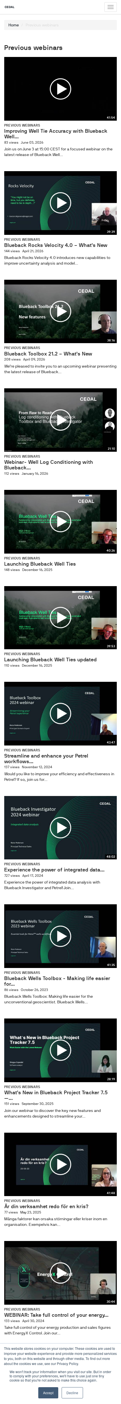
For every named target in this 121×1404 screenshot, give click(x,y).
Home (13, 25)
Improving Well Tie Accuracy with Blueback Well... (55, 133)
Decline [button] (72, 1392)
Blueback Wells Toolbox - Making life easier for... (57, 981)
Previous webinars (22, 125)
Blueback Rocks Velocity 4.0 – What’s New (55, 245)
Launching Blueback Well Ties (40, 564)
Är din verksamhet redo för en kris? (46, 1206)
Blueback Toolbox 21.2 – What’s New (48, 354)
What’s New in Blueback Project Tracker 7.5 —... (56, 1095)
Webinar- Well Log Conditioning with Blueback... (48, 465)
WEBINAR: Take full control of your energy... (56, 1315)
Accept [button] (48, 1392)
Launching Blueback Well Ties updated (50, 659)
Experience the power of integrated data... (54, 870)
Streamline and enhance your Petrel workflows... (46, 758)
